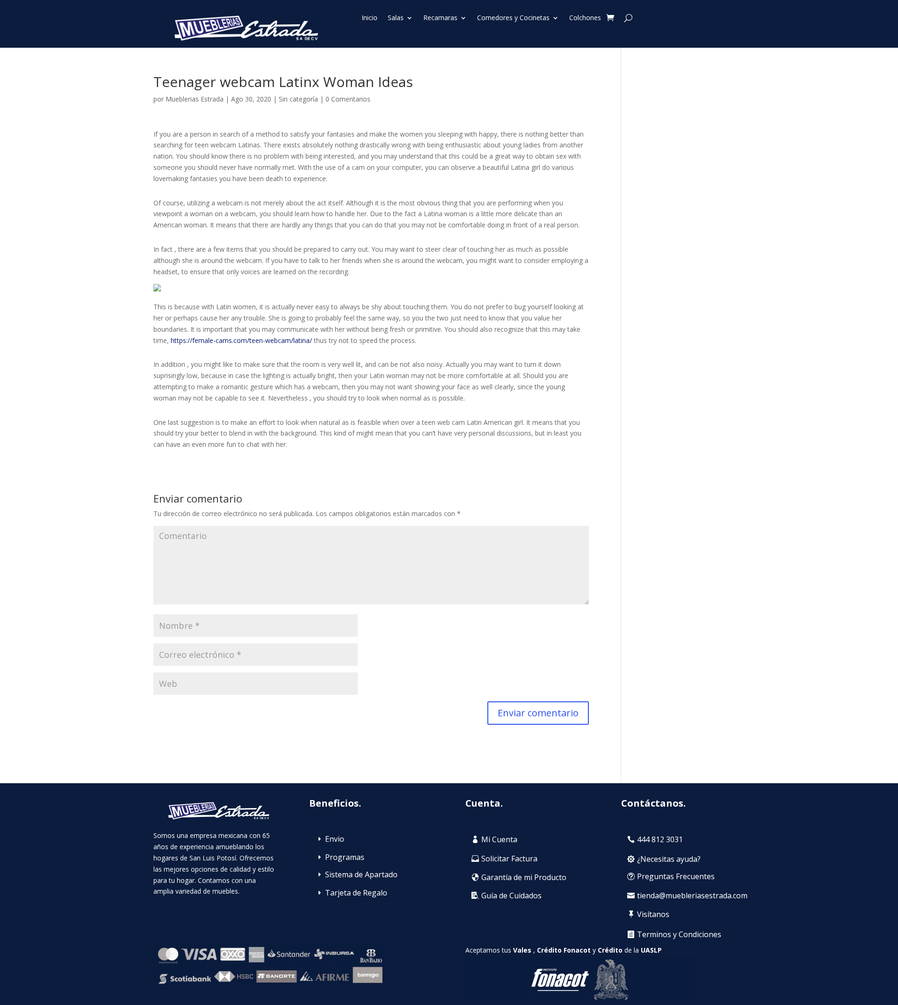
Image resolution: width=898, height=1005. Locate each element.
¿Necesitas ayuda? (669, 859)
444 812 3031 (660, 839)
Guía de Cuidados (511, 895)
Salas (396, 18)
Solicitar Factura (509, 858)
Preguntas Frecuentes (676, 876)
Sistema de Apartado (361, 874)
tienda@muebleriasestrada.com (692, 895)
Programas (344, 857)
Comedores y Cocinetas (513, 18)
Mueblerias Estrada (195, 99)
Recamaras (440, 18)
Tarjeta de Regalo (356, 893)
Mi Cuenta (499, 839)
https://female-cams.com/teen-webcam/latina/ (241, 340)
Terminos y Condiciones (679, 934)
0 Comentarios (348, 99)
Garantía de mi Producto (523, 877)
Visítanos (653, 914)
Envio (334, 839)
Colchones (585, 18)
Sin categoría (298, 99)
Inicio (369, 18)
